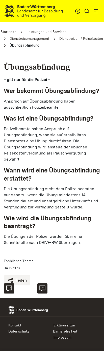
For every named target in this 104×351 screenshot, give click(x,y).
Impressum (62, 337)
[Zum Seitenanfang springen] (96, 297)
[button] (87, 11)
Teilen (21, 280)
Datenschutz (18, 331)
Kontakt (14, 325)
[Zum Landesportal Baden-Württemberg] (35, 309)
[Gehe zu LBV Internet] (33, 11)
